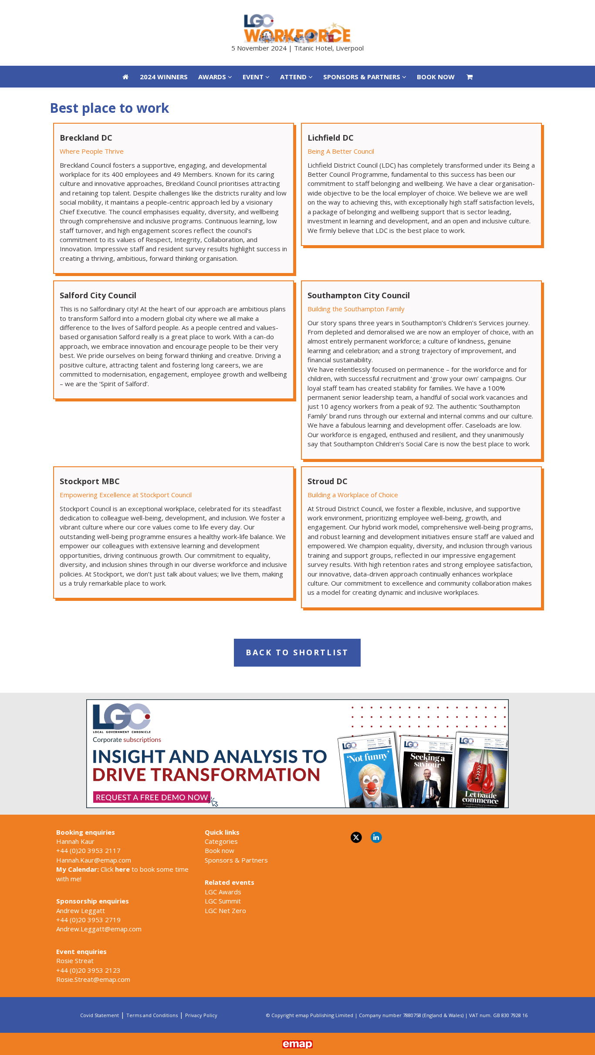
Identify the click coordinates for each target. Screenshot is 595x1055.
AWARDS (213, 11)
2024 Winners (164, 11)
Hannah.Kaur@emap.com (93, 860)
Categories (221, 841)
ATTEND (294, 11)
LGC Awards (223, 891)
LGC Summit (223, 901)
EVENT (254, 11)
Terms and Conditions (152, 1015)
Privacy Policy (201, 1015)
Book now (219, 850)
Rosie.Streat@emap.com (93, 979)
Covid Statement (99, 1015)
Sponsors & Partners (236, 860)
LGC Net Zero (225, 910)
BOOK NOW (436, 11)
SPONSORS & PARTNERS (362, 11)
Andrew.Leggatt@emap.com (99, 928)
